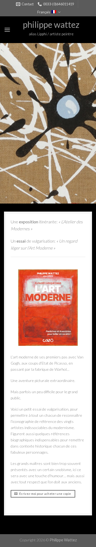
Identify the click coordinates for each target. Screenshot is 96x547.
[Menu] (7, 29)
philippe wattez (51, 24)
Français (43, 12)
